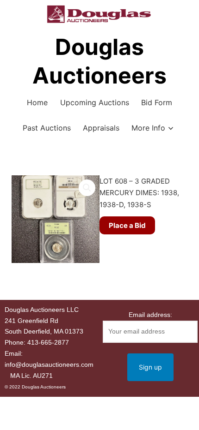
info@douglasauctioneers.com (49, 364)
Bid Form (156, 102)
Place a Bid (127, 225)
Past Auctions (47, 127)
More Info (148, 127)
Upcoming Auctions (94, 102)
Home (37, 102)
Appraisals (101, 127)
